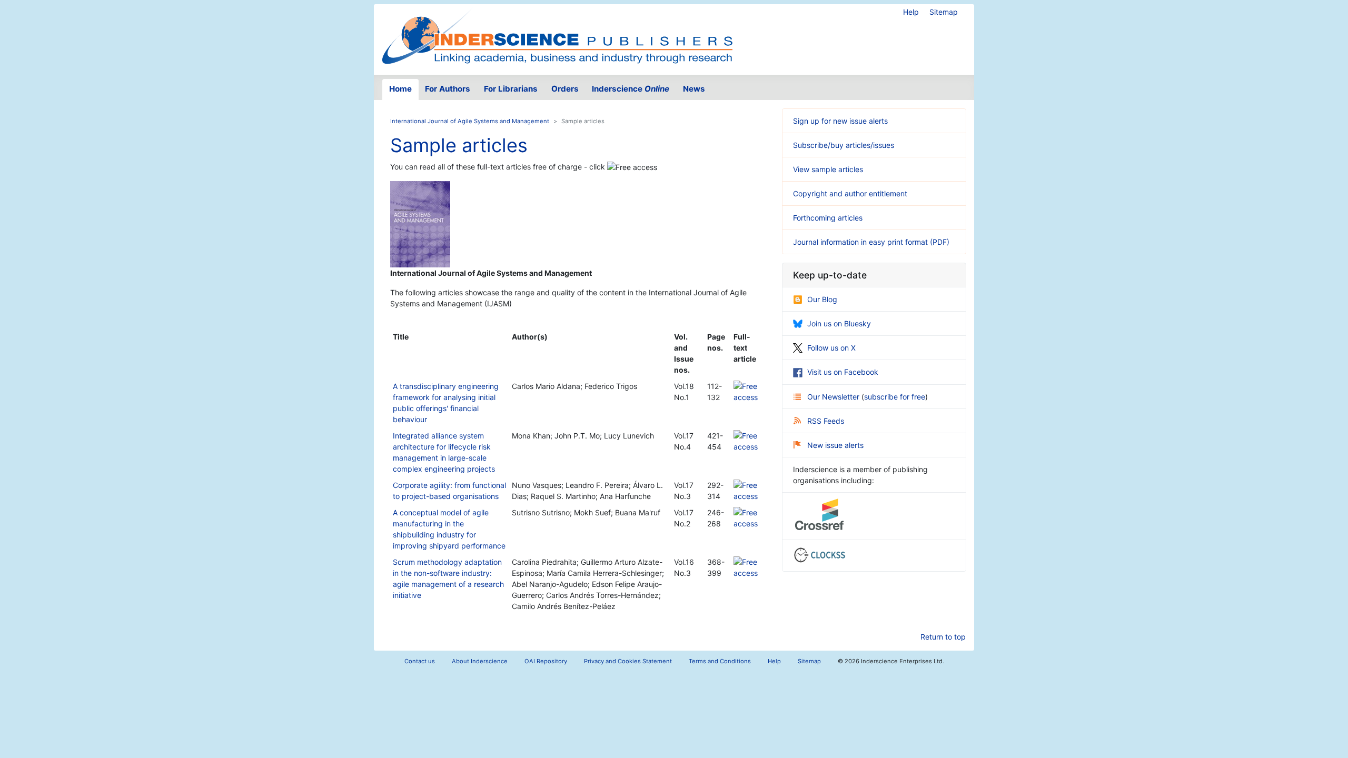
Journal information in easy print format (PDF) (871, 241)
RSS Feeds (825, 420)
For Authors (447, 89)
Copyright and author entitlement (850, 193)
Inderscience (630, 89)
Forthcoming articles (828, 217)
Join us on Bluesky (839, 323)
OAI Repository (545, 661)
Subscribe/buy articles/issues (843, 145)
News (694, 89)
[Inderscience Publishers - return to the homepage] (557, 35)
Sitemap (943, 11)
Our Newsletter (834, 396)
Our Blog (822, 299)
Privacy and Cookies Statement (628, 661)
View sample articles (828, 169)
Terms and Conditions (720, 661)
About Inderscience (480, 661)
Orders (565, 89)
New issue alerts (835, 445)
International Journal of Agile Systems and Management (469, 121)
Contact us (419, 661)
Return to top (943, 636)
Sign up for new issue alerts (840, 120)
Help (911, 11)
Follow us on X (831, 347)
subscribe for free (894, 396)
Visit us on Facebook (842, 371)
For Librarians (511, 89)
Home (400, 89)
